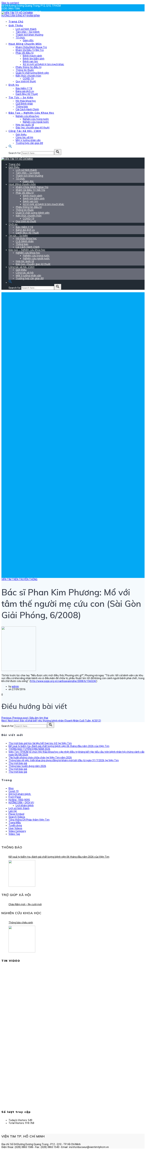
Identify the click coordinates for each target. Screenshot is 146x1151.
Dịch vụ (14, 84)
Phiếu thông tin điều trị (28, 67)
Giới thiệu (16, 25)
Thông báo (22, 106)
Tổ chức (20, 37)
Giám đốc (28, 40)
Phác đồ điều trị (25, 53)
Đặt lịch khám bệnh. (20, 794)
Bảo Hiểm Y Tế (24, 88)
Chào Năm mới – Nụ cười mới (25, 904)
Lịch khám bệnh (25, 805)
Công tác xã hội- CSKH (25, 131)
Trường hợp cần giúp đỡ (29, 143)
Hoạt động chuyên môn (25, 43)
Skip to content (10, 2)
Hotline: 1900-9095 (19, 799)
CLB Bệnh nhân (24, 103)
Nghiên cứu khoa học (27, 116)
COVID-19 (28, 78)
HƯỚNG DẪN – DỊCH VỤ (21, 802)
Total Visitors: (17, 1123)
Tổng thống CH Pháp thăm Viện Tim (29, 819)
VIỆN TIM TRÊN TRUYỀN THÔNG (19, 579)
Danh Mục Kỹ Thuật (27, 94)
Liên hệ (13, 811)
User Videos (15, 828)
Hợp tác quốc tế (25, 124)
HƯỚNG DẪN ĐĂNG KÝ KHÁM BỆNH (20, 15)
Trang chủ (16, 21)
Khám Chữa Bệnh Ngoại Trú (31, 47)
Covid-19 (14, 791)
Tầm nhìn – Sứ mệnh (28, 31)
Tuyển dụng (15, 825)
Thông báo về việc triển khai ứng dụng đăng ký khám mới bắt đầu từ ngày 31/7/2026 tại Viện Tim (64, 760)
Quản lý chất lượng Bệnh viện (32, 72)
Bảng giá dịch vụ (25, 91)
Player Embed (16, 814)
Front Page (15, 796)
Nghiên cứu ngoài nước (36, 121)
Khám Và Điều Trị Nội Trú (30, 50)
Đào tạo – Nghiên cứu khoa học (31, 112)
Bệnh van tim (30, 61)
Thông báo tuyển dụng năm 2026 (27, 766)
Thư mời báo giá (18, 763)
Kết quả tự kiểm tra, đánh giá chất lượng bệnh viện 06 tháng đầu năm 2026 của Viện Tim (59, 746)
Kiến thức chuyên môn (28, 75)
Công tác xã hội (24, 137)
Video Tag (14, 834)
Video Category (17, 831)
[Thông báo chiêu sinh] (22, 939)
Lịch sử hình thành (26, 29)
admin (15, 686)
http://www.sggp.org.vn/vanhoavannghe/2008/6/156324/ (63, 681)
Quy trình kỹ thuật (26, 81)
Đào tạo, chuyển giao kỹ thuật (32, 127)
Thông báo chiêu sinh (21, 922)
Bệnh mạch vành (32, 55)
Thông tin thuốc (25, 70)
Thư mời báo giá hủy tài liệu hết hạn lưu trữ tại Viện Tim (40, 743)
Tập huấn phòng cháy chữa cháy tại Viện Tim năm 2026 (40, 757)
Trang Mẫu (15, 822)
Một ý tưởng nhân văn (28, 140)
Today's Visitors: (18, 1120)
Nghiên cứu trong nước (36, 119)
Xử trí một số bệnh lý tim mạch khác (43, 64)
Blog (11, 788)
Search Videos (17, 816)
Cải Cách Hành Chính (27, 109)
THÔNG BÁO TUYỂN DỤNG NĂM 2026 (29, 749)
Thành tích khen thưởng (29, 34)
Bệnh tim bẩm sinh (33, 58)
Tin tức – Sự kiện (21, 97)
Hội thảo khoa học (26, 100)
